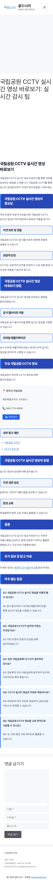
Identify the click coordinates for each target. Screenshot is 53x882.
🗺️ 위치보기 (11, 417)
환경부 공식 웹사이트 (24, 567)
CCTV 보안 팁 (11, 448)
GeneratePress (38, 877)
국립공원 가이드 (12, 442)
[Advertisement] (26, 44)
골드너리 (24, 6)
